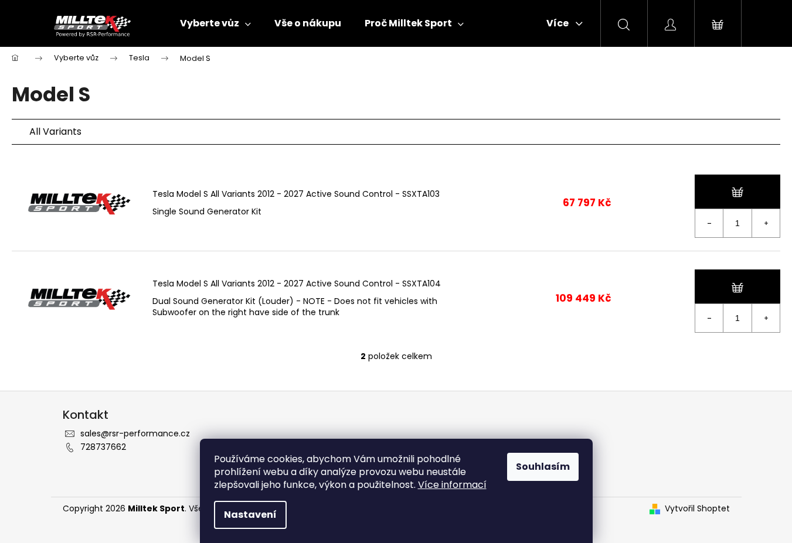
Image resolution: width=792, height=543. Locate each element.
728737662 (103, 447)
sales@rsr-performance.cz (135, 433)
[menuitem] (215, 23)
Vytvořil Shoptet (697, 508)
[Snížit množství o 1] (709, 223)
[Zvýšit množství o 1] (766, 223)
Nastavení (250, 514)
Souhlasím (543, 466)
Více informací (452, 484)
